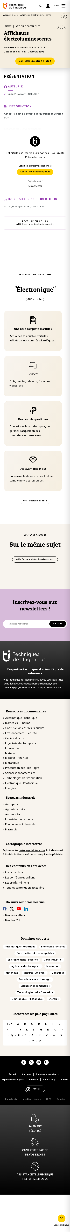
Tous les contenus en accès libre (24, 887)
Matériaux (11, 753)
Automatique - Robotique (21, 718)
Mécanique (12, 763)
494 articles (35, 299)
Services (33, 374)
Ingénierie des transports (20, 743)
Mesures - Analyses (16, 758)
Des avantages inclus (33, 469)
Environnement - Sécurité (21, 733)
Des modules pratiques (33, 419)
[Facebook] (5, 909)
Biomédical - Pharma (17, 723)
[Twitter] (12, 909)
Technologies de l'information (23, 778)
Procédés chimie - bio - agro (22, 768)
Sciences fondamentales (20, 773)
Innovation (12, 748)
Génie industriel (15, 738)
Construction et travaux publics (24, 728)
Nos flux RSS (12, 920)
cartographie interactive (32, 850)
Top (9, 1024)
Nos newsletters (15, 915)
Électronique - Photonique (21, 783)
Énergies (10, 788)
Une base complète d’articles (33, 329)
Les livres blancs (15, 872)
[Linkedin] (26, 909)
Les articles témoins (17, 882)
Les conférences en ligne (20, 877)
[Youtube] (19, 909)
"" (35, 289)
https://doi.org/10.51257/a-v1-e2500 (23, 206)
